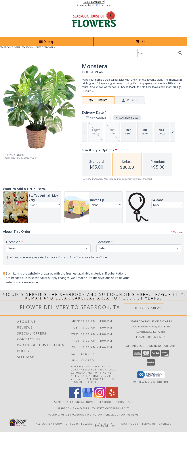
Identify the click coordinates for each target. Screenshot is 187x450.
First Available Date (127, 117)
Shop (49, 41)
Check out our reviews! (122, 414)
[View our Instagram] (100, 397)
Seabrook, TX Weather (73, 408)
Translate (104, 5)
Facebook (77, 414)
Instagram (95, 414)
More (87, 91)
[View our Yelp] (112, 397)
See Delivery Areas (144, 308)
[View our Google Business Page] (87, 397)
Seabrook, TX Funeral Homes (75, 401)
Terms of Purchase (156, 423)
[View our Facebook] (75, 397)
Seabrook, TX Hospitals (116, 401)
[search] (180, 53)
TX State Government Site (110, 408)
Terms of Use (105, 426)
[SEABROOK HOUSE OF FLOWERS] (94, 31)
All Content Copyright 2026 (57, 423)
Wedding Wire (57, 414)
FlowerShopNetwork (96, 423)
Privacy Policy (127, 423)
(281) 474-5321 (156, 337)
